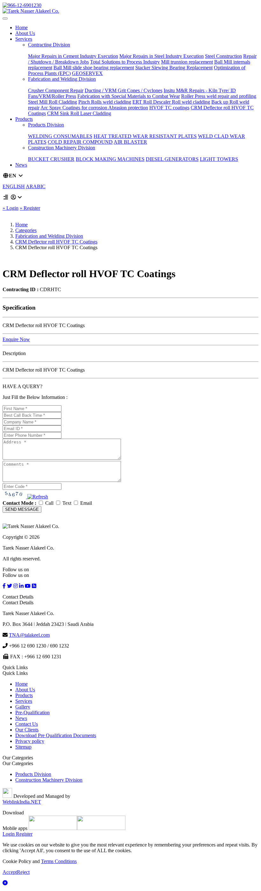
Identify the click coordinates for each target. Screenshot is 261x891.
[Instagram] (15, 586)
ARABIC (36, 186)
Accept (10, 872)
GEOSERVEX (87, 73)
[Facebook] (4, 586)
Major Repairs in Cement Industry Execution (73, 56)
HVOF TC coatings (169, 107)
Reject (23, 872)
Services (23, 39)
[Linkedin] (21, 586)
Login (9, 834)
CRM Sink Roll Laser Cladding (79, 113)
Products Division (46, 124)
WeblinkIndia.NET (22, 802)
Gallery (22, 706)
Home (21, 27)
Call (49, 503)
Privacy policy (29, 741)
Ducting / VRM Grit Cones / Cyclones (123, 90)
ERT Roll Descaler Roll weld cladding (171, 102)
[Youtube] (28, 586)
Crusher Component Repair (55, 90)
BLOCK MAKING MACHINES (110, 159)
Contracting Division (49, 44)
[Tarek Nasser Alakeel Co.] (31, 11)
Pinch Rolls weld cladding (104, 102)
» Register (30, 208)
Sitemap (23, 747)
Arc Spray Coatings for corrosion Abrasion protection (94, 107)
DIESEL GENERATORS (172, 159)
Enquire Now (16, 339)
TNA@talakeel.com (29, 635)
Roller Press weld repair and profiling (218, 96)
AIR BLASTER (130, 142)
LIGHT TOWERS (219, 159)
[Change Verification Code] (37, 496)
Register (23, 834)
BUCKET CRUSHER (51, 159)
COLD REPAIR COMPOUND (80, 142)
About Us (25, 33)
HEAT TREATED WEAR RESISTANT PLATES (145, 136)
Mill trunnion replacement (187, 62)
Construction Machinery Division (61, 147)
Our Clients (27, 729)
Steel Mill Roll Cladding (52, 102)
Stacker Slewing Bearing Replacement (174, 67)
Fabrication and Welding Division (62, 79)
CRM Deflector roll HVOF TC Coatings (56, 241)
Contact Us (26, 724)
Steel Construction (223, 56)
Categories (26, 230)
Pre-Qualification (32, 712)
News (21, 165)
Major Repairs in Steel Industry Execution (161, 56)
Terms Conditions (59, 861)
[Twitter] (9, 586)
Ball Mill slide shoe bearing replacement (93, 67)
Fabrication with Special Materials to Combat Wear (128, 96)
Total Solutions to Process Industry (125, 62)
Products (24, 119)
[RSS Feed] (34, 586)
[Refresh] (37, 497)
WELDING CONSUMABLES (60, 136)
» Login (10, 208)
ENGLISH (14, 186)
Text (67, 503)
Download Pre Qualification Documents (55, 735)
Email (85, 503)
